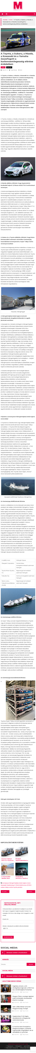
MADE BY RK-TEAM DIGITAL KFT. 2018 (18, 1044)
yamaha (19, 887)
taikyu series (9, 887)
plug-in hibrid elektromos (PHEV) (21, 885)
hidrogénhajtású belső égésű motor (20, 883)
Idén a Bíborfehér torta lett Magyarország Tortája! (21, 1007)
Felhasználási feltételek (26, 1048)
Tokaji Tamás (14, 70)
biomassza (5, 883)
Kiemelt (9, 67)
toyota (15, 887)
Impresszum (10, 1046)
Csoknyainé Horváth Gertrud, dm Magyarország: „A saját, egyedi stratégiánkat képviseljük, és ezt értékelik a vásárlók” (6, 891)
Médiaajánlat (18, 1046)
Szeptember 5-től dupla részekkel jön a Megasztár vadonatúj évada (21, 1018)
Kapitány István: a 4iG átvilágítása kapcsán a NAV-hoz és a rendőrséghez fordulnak (23, 988)
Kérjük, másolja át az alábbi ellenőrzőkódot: (16, 926)
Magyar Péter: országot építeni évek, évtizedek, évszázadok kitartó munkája (23, 998)
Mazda (9, 885)
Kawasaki (3, 885)
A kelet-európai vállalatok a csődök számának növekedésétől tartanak (31, 891)
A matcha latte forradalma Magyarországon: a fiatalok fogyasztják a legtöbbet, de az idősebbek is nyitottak (22, 1029)
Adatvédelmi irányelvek (12, 1048)
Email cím (5, 919)
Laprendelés (27, 1046)
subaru (3, 887)
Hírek (3, 67)
